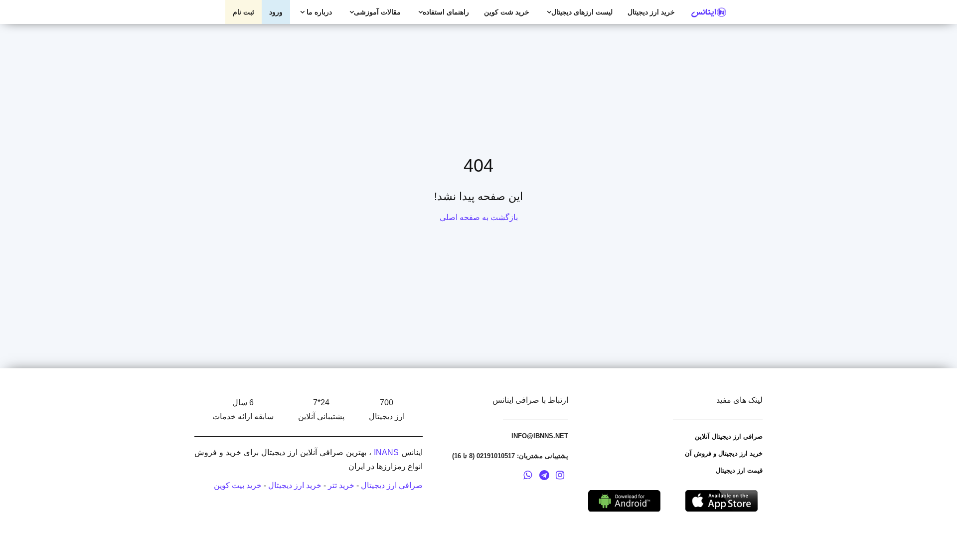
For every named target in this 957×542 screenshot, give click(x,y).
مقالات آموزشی (377, 12)
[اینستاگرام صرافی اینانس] (560, 477)
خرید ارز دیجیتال (651, 12)
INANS (386, 452)
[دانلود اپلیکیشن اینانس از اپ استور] (721, 500)
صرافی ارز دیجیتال (392, 485)
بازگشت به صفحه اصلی (479, 217)
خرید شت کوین (506, 12)
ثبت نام (243, 12)
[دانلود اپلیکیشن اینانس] (624, 500)
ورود (276, 12)
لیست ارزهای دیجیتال (582, 12)
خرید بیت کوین (238, 485)
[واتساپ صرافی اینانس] (527, 477)
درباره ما (318, 12)
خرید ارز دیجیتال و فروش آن (724, 453)
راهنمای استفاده (446, 12)
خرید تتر (341, 485)
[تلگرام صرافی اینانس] (544, 477)
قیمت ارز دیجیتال (739, 470)
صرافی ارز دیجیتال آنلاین (729, 436)
